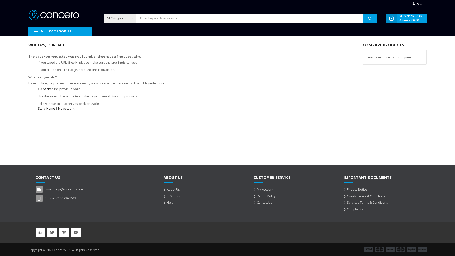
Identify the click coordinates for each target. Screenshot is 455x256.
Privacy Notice (357, 189)
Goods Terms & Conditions (366, 196)
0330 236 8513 (66, 198)
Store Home (46, 108)
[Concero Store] (53, 15)
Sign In (422, 4)
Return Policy (266, 196)
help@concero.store (68, 189)
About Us (173, 189)
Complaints (355, 209)
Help (170, 202)
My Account (66, 108)
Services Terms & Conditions (367, 202)
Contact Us (264, 202)
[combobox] (249, 18)
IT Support (174, 196)
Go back (44, 89)
